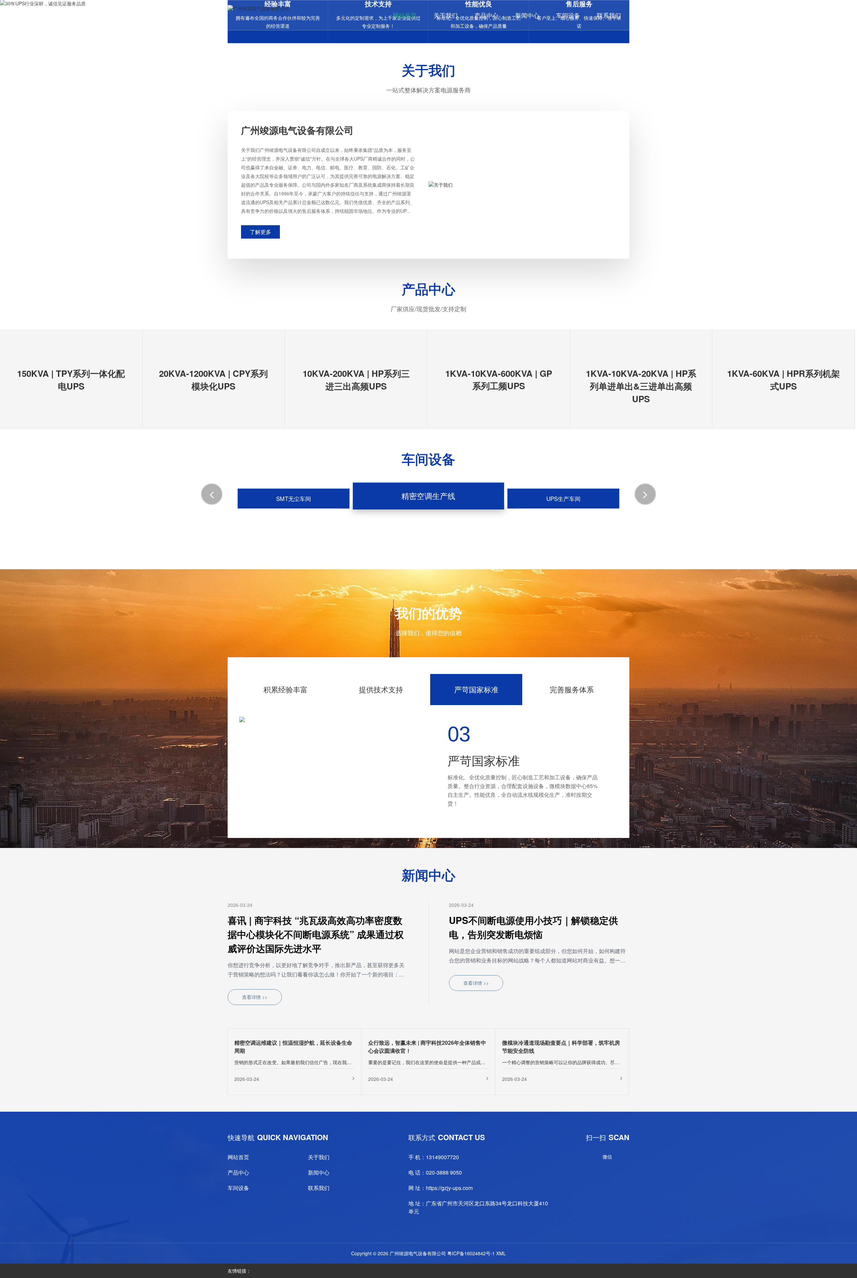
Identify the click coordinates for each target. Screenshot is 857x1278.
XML (501, 1244)
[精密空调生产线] (428, 506)
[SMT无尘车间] (293, 506)
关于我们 (446, 15)
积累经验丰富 (285, 689)
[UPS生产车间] (563, 506)
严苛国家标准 (476, 689)
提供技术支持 (381, 689)
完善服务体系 (572, 689)
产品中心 (486, 15)
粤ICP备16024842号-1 (471, 1244)
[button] (212, 494)
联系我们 (609, 15)
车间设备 (568, 15)
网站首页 (405, 15)
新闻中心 (527, 15)
